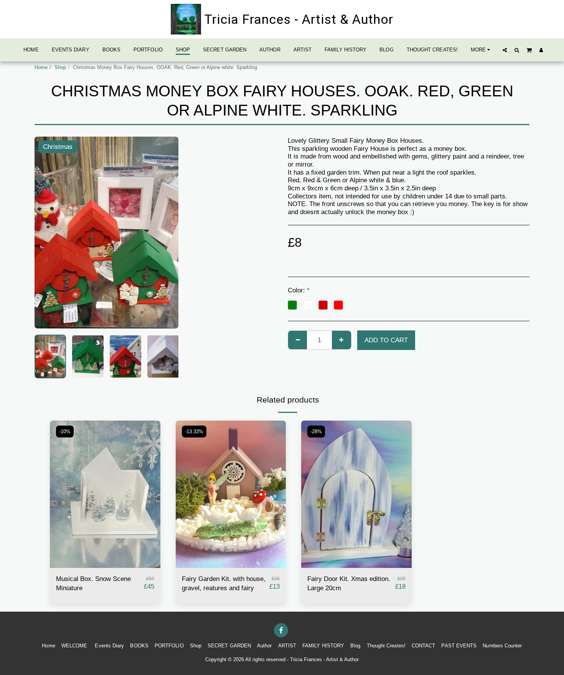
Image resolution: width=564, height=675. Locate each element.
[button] (504, 50)
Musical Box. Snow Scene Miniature (93, 583)
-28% (316, 431)
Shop (60, 67)
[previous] (46, 232)
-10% (65, 431)
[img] (105, 494)
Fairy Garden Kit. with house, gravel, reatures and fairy (224, 583)
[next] (166, 232)
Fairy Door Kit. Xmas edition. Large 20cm (348, 583)
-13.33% (194, 431)
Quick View (105, 564)
